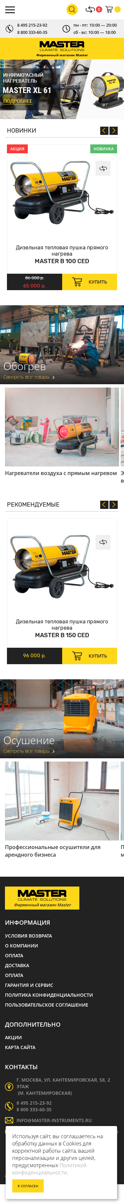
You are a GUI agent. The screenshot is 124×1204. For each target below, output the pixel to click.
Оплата (14, 955)
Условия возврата (28, 936)
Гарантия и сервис (29, 985)
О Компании (21, 945)
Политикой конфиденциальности (49, 1169)
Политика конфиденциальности (49, 995)
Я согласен (28, 1186)
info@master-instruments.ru (54, 1120)
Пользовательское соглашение (46, 1005)
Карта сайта (20, 1047)
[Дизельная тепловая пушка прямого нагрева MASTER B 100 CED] (62, 193)
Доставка (17, 965)
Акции (13, 1037)
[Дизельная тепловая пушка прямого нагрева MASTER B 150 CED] (62, 567)
